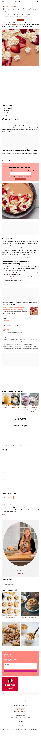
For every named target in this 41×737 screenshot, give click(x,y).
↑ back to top (20, 701)
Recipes (7, 6)
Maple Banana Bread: (8, 276)
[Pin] (4, 31)
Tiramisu (9, 123)
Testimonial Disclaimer (20, 712)
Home (3, 6)
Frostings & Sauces (14, 6)
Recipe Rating (5, 449)
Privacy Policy (20, 708)
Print (35, 316)
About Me (20, 726)
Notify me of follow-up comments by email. (11, 487)
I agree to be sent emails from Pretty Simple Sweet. (21, 176)
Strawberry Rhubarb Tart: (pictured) (11, 282)
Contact (20, 724)
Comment (4, 454)
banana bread (15, 24)
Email (3, 479)
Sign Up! (13, 718)
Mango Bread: (7, 266)
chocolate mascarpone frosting (16, 257)
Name (3, 472)
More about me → (20, 573)
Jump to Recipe (20, 20)
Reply (3, 514)
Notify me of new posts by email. (9, 493)
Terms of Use (20, 710)
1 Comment (30, 16)
